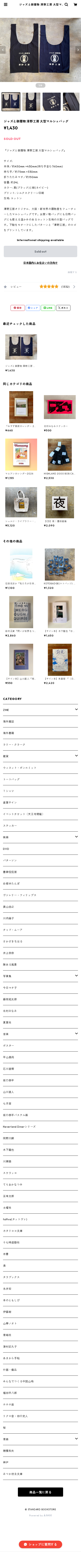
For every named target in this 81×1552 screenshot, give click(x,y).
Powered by (36, 1515)
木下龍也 (8, 1150)
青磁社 (7, 1335)
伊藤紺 (7, 1312)
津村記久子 (10, 1346)
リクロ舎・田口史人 (15, 1416)
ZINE (6, 710)
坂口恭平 (8, 1080)
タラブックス (11, 1277)
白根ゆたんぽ (11, 883)
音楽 (6, 1034)
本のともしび (11, 1300)
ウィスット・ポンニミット (20, 768)
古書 (6, 1254)
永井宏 (7, 1288)
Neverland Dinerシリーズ (19, 1126)
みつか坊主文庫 (13, 1474)
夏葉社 (7, 1022)
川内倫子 (8, 918)
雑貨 (6, 756)
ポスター (8, 1045)
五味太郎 (8, 1196)
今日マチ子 (10, 987)
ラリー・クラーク (14, 744)
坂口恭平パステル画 (15, 1115)
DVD (6, 849)
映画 (6, 837)
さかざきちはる (13, 941)
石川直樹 (8, 1069)
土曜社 (7, 1207)
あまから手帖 (11, 1358)
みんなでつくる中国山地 (18, 1381)
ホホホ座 (8, 1404)
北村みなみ (10, 1011)
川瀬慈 (7, 1161)
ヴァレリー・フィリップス (20, 895)
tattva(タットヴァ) (15, 1219)
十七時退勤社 (11, 1242)
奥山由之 (8, 906)
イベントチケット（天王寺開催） (24, 814)
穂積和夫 (8, 1451)
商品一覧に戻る (40, 1492)
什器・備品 (10, 1370)
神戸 (6, 1462)
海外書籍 (8, 733)
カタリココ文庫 (13, 1231)
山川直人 (8, 1092)
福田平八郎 (10, 1393)
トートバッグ (11, 779)
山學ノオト (10, 1323)
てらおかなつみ (13, 1184)
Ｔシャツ (8, 791)
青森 (6, 1439)
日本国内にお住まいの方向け (40, 263)
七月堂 (7, 1103)
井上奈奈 (8, 953)
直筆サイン (10, 802)
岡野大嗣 (8, 1138)
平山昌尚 (8, 1057)
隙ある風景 (10, 964)
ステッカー (10, 825)
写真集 (7, 976)
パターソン (10, 860)
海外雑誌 (8, 721)
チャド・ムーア (13, 930)
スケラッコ (10, 1173)
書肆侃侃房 (10, 872)
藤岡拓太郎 (10, 999)
